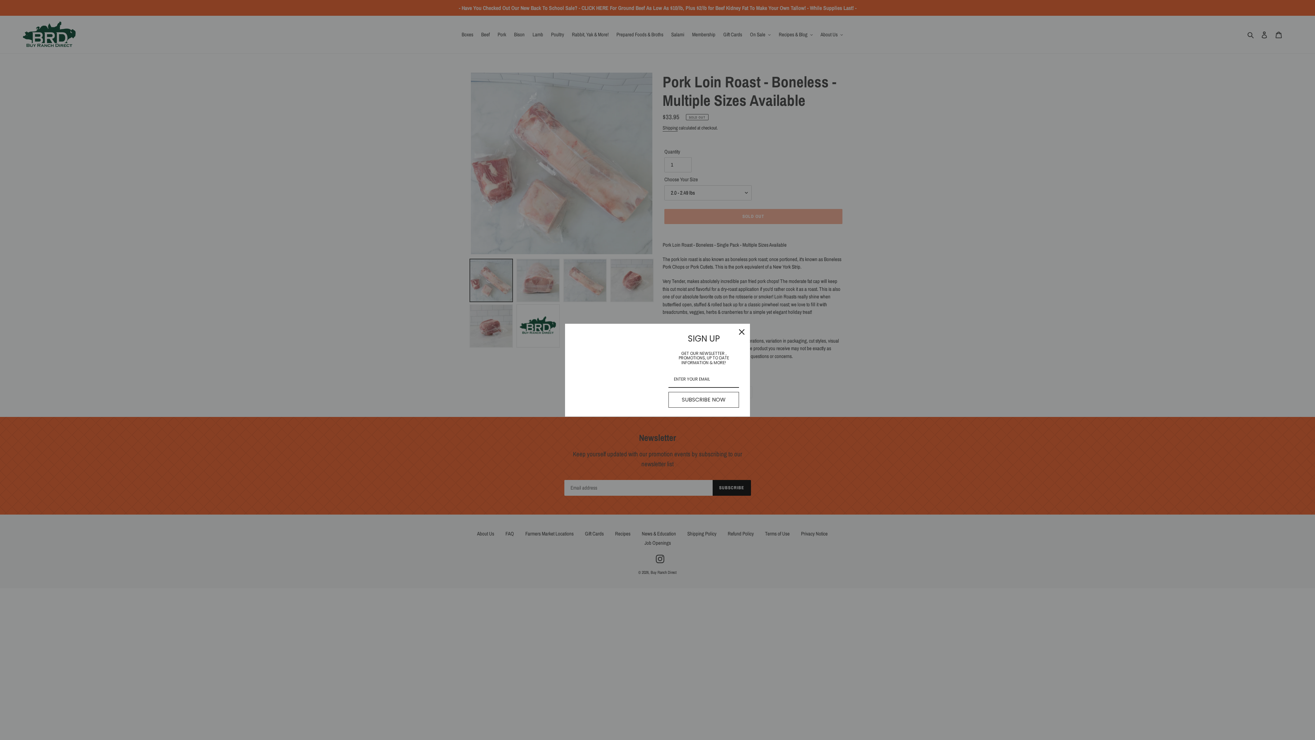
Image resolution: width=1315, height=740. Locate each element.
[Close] (742, 332)
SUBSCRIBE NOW (704, 400)
